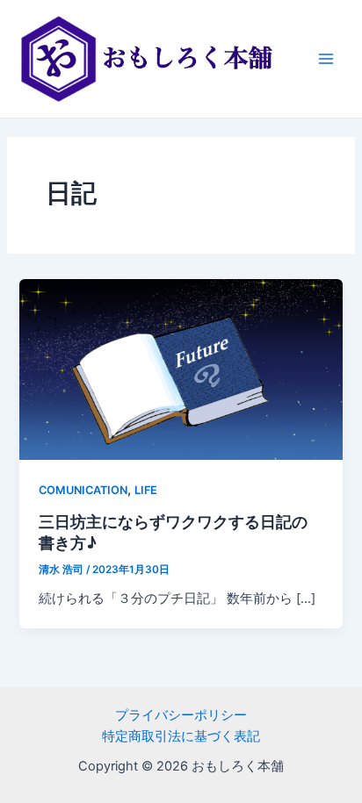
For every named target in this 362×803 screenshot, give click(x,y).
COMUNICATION (83, 490)
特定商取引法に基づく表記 (181, 736)
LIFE (145, 490)
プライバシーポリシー (181, 715)
